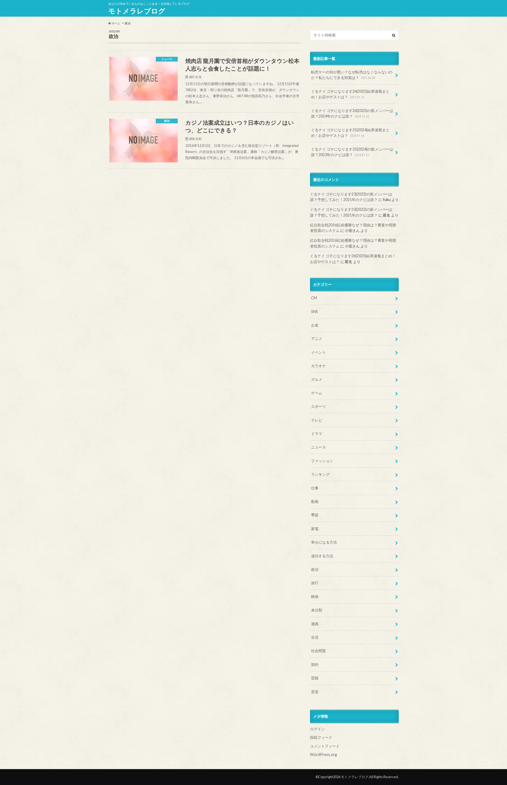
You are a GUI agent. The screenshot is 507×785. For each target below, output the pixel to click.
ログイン (317, 729)
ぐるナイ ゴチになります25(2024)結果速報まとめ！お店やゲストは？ (350, 133)
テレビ (316, 420)
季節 (314, 515)
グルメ (316, 379)
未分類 (316, 610)
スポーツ (318, 406)
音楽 (314, 691)
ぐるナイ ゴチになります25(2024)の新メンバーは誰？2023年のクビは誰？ (352, 152)
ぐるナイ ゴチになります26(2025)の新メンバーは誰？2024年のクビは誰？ (352, 113)
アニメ (316, 338)
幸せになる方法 (324, 542)
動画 (314, 501)
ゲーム (316, 393)
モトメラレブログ (136, 11)
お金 (314, 325)
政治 (314, 569)
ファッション (322, 461)
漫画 (314, 624)
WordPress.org (323, 754)
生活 (314, 637)
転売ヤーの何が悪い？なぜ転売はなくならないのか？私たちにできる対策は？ (351, 75)
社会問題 (318, 650)
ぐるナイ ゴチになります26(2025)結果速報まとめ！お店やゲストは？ (350, 94)
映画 (314, 596)
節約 (314, 664)
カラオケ (318, 365)
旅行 (314, 583)
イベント (318, 352)
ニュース (318, 447)
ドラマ (316, 433)
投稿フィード (321, 737)
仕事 (314, 488)
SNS (314, 311)
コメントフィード (325, 746)
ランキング (320, 474)
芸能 (314, 678)
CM (314, 298)
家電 (314, 528)
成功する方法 (322, 556)
